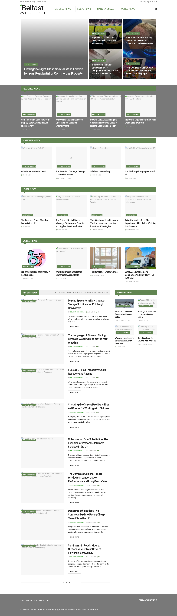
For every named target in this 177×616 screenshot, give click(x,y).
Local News (84, 9)
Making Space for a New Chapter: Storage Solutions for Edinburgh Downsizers (86, 304)
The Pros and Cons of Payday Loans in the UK (34, 222)
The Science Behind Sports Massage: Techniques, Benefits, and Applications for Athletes (70, 223)
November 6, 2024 (132, 230)
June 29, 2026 (91, 485)
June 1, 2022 (120, 347)
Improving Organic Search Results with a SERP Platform (140, 121)
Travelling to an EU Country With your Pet (146, 339)
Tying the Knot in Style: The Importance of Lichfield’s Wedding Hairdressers (140, 223)
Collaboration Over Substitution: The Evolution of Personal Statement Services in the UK (88, 442)
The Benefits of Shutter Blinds (103, 271)
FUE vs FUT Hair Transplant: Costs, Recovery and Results (87, 371)
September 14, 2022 (64, 178)
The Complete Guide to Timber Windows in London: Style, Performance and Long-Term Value (87, 477)
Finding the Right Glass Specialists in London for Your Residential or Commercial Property (53, 71)
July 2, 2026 (91, 346)
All (56, 292)
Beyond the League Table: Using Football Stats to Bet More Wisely (104, 40)
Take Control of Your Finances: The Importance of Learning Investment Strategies (104, 223)
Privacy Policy (41, 2)
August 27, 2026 (98, 48)
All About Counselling (100, 171)
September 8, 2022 (145, 344)
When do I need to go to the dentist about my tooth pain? (124, 341)
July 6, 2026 (130, 126)
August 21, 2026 (98, 78)
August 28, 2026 (48, 78)
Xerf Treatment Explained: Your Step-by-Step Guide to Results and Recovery (35, 122)
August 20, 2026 (132, 78)
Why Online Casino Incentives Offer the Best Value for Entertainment (69, 122)
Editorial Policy (30, 2)
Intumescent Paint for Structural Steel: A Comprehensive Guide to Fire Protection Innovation (105, 69)
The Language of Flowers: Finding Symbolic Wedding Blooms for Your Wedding (87, 338)
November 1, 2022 (97, 275)
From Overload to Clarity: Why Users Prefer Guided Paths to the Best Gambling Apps (139, 70)
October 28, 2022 (132, 281)
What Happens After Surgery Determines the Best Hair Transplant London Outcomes (139, 40)
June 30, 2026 (91, 450)
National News (105, 9)
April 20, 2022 (131, 178)
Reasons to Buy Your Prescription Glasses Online (123, 314)
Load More (65, 582)
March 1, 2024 (27, 175)
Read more (74, 327)
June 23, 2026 (91, 557)
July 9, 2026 (26, 129)
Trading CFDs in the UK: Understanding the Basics (147, 314)
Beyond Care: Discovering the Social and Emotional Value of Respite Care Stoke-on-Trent (103, 122)
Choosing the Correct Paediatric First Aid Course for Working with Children (88, 406)
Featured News (62, 9)
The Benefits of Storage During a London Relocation (70, 173)
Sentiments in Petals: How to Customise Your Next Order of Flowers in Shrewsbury (84, 549)
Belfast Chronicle (33, 78)
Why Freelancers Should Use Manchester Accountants (69, 273)
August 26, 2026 (132, 48)
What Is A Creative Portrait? (33, 171)
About (22, 2)
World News (128, 9)
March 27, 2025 (62, 230)
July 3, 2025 (26, 227)
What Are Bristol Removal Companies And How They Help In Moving (139, 274)
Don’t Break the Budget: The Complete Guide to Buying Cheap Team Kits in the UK (86, 514)
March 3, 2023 (144, 320)
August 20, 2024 (27, 278)
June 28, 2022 (96, 175)
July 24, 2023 (61, 278)
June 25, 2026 (91, 522)
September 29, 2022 (123, 320)
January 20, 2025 (97, 230)
